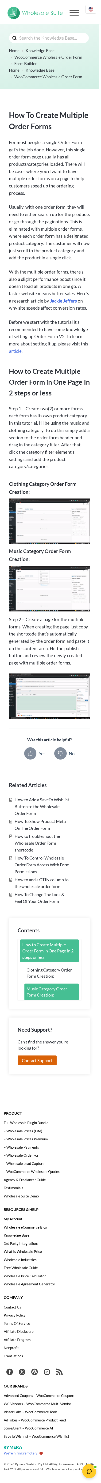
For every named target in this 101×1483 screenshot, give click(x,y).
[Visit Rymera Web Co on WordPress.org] (34, 1372)
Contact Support (37, 1060)
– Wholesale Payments (21, 1147)
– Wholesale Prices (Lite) (23, 1131)
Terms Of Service (17, 1323)
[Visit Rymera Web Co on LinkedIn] (47, 1372)
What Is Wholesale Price (23, 1251)
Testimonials (13, 1188)
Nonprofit (11, 1348)
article (15, 351)
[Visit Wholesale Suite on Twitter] (22, 1372)
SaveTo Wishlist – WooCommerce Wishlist (36, 1436)
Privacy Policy (15, 1315)
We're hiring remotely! (21, 1453)
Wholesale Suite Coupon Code (66, 1469)
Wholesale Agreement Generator (29, 1284)
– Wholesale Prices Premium (26, 1139)
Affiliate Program (17, 1340)
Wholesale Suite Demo (21, 1196)
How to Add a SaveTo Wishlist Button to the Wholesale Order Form (42, 806)
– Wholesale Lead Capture (24, 1163)
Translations (13, 1356)
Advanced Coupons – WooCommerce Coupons (39, 1395)
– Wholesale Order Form (22, 1155)
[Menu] (74, 13)
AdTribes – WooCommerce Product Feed (35, 1420)
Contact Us (12, 1307)
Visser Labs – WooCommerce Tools (31, 1412)
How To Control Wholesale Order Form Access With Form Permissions (42, 864)
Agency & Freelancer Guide (25, 1180)
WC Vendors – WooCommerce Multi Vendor (37, 1404)
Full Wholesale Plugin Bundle (26, 1123)
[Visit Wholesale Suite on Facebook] (10, 1372)
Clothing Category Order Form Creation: (49, 973)
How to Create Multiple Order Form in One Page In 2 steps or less (48, 951)
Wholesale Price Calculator (25, 1276)
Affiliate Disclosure (19, 1331)
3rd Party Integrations (21, 1243)
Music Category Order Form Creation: (47, 991)
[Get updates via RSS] (59, 1372)
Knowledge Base (16, 1235)
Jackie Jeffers (63, 300)
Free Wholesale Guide (21, 1268)
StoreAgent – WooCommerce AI (28, 1428)
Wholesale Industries (20, 1260)
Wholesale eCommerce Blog (25, 1227)
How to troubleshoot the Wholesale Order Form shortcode (37, 843)
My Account (13, 1219)
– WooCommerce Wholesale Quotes (32, 1171)
